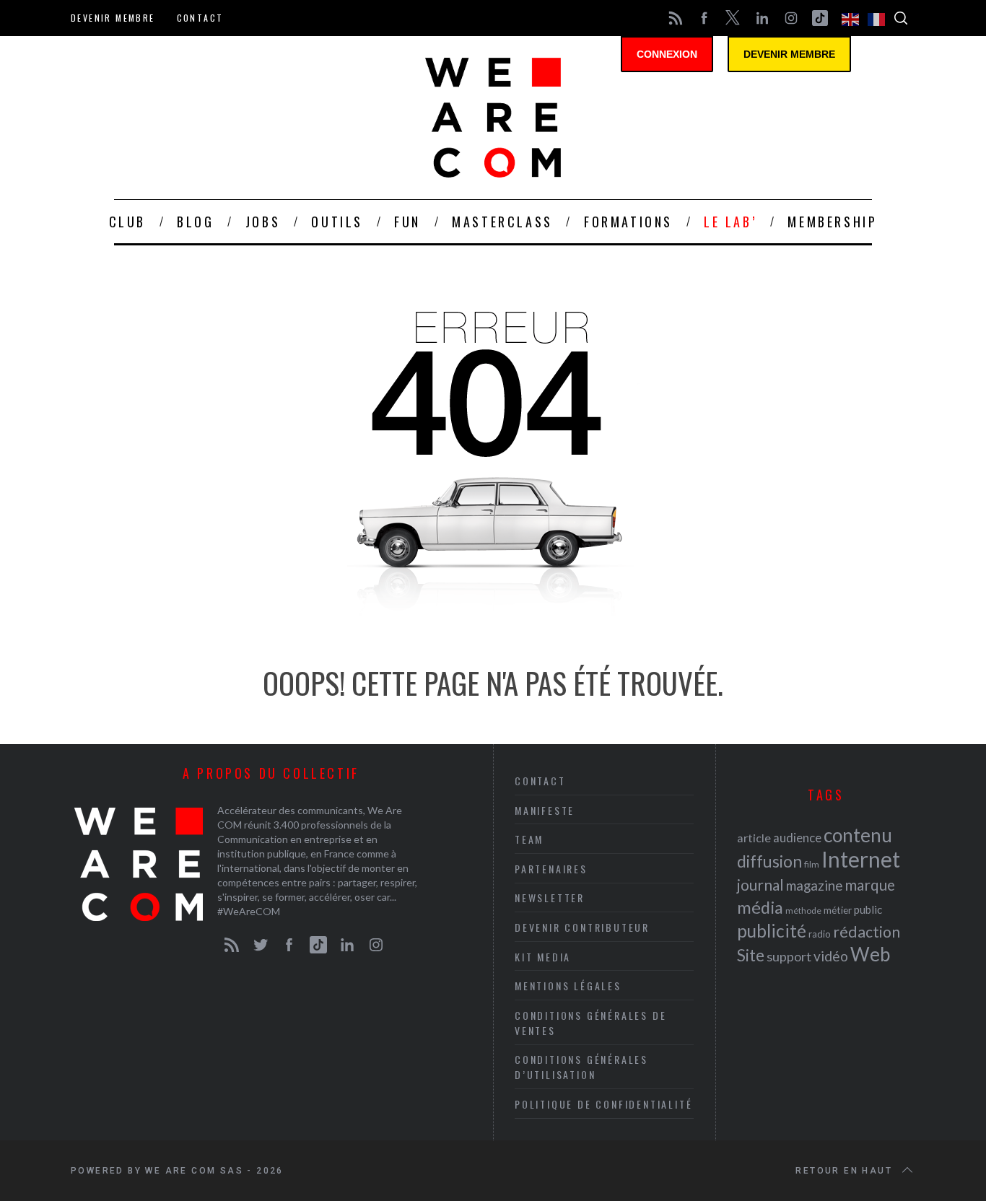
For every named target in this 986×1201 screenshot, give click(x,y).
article (754, 837)
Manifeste (545, 810)
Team (529, 839)
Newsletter (550, 897)
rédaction (866, 931)
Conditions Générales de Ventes (590, 1023)
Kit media (543, 956)
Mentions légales (568, 985)
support (789, 956)
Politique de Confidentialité (603, 1104)
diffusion (769, 861)
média (760, 907)
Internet (860, 859)
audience (797, 837)
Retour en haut (843, 1171)
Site (750, 955)
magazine (814, 885)
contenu (858, 835)
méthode (803, 910)
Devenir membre (113, 18)
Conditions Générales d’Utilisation (581, 1067)
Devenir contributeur (582, 927)
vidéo (830, 956)
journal (760, 884)
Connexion (667, 54)
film (811, 864)
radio (819, 934)
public (868, 909)
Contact (200, 18)
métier (838, 910)
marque (870, 884)
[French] (877, 18)
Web (870, 954)
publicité (771, 930)
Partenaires (551, 868)
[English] (851, 18)
